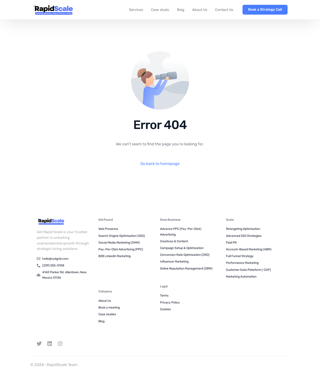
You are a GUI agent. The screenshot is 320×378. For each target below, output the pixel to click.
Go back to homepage (160, 163)
